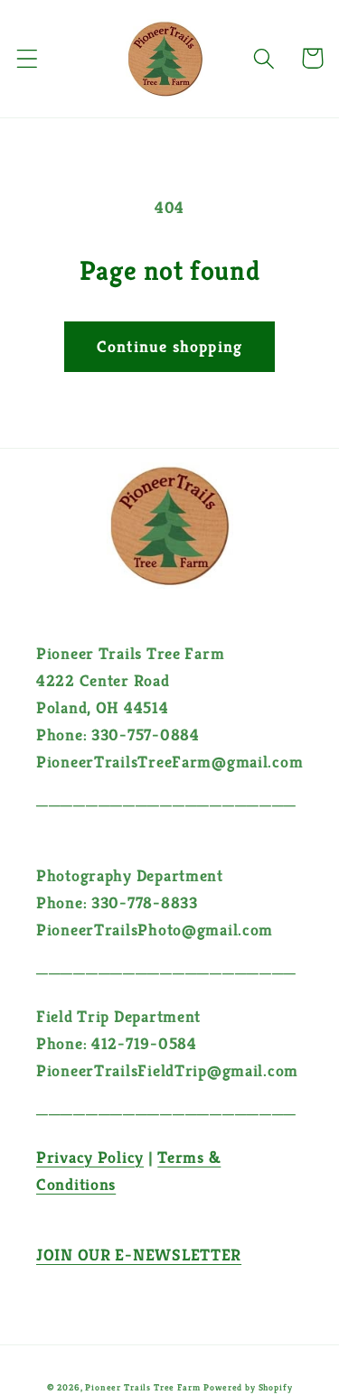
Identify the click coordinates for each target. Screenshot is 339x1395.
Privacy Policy (90, 1157)
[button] (28, 58)
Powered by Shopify (247, 1387)
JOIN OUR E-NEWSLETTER (138, 1254)
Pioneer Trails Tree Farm (142, 1387)
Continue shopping (169, 346)
